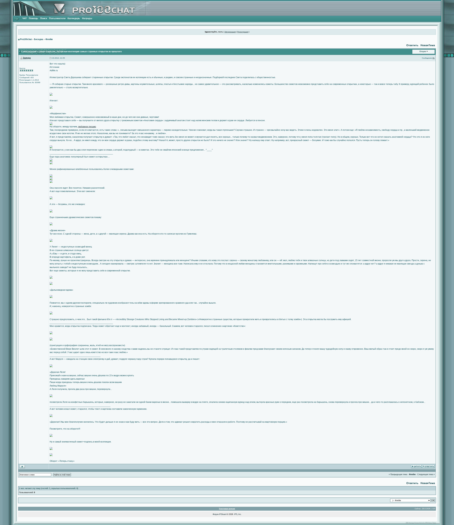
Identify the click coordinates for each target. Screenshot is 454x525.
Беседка (38, 39)
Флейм (49, 39)
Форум (216, 514)
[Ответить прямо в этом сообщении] (428, 466)
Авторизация (230, 32)
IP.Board (222, 514)
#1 (434, 58)
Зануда (27, 58)
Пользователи (57, 18)
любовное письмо (87, 126)
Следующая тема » (426, 474)
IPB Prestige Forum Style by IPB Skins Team (421, 523)
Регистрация (242, 32)
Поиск (43, 18)
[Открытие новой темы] (427, 45)
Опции (422, 51)
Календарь (74, 18)
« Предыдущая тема (398, 474)
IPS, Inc (237, 514)
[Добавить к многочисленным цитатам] (416, 466)
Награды (87, 18)
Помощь (33, 18)
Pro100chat (26, 39)
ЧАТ (24, 18)
